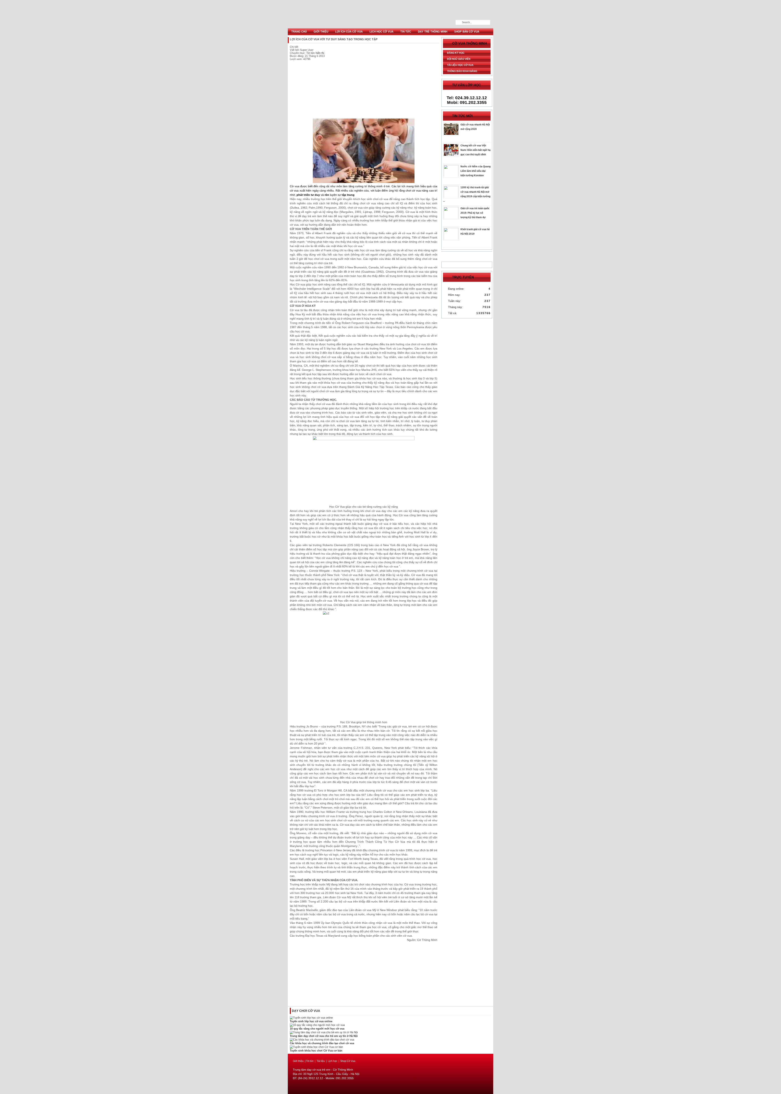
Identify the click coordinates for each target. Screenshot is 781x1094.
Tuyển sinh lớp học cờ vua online (311, 1021)
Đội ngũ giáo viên (458, 59)
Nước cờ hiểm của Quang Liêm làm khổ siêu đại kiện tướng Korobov (475, 171)
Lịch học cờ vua (381, 31)
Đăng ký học (456, 52)
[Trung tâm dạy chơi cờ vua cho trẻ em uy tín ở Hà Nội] (324, 1032)
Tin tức (405, 31)
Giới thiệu (321, 31)
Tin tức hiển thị (315, 52)
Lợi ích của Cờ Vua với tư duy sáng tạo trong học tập (390, 14)
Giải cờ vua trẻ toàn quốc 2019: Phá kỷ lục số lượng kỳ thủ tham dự (475, 213)
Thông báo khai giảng (462, 71)
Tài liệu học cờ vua (460, 65)
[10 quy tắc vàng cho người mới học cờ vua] (317, 1025)
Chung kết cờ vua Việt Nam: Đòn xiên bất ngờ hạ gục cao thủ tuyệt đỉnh (475, 150)
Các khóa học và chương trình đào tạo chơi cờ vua (322, 1043)
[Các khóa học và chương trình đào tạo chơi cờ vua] (322, 1039)
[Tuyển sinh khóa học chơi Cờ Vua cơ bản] (316, 1046)
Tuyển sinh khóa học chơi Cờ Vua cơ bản (316, 1050)
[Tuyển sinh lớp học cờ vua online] (311, 1017)
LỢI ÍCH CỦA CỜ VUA (349, 31)
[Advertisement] (363, 90)
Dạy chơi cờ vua (306, 1010)
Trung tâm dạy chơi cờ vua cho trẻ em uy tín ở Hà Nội (324, 1035)
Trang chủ (299, 31)
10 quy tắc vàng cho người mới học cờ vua (317, 1028)
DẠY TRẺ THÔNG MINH (432, 31)
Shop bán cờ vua (466, 31)
